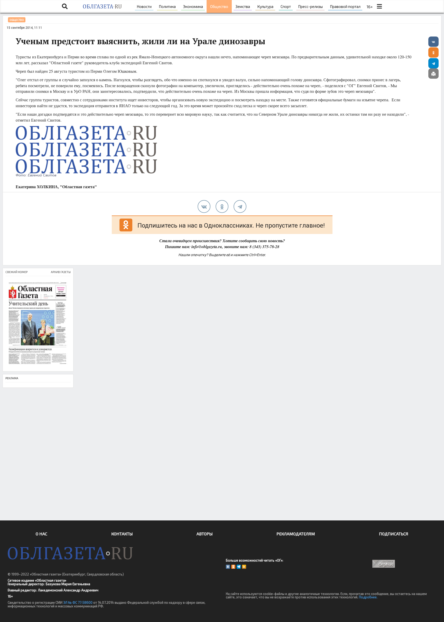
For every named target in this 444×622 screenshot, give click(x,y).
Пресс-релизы (310, 6)
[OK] (233, 567)
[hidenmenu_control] (379, 6)
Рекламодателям (295, 533)
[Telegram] (433, 63)
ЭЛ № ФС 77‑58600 (77, 602)
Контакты (122, 533)
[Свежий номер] (38, 324)
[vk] (204, 206)
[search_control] (64, 6)
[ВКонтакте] (433, 42)
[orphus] (384, 564)
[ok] (222, 206)
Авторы (205, 533)
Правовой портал (345, 6)
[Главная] (102, 6)
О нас (41, 533)
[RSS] (244, 567)
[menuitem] (144, 6)
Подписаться (393, 533)
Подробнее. (368, 597)
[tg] (240, 206)
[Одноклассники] (433, 52)
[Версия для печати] (433, 73)
